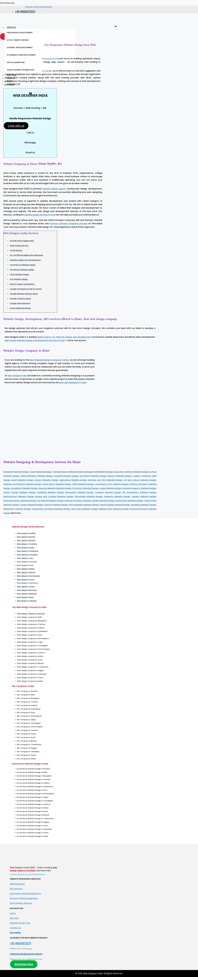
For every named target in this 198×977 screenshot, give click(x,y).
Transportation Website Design (67, 471)
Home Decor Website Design (57, 484)
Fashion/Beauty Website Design (36, 476)
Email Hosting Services (21, 903)
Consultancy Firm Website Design (112, 484)
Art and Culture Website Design (140, 480)
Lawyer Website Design (46, 480)
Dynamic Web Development (24, 898)
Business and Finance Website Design (22, 484)
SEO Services (16, 888)
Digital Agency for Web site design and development (64, 337)
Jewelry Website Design (144, 496)
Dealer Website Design (103, 500)
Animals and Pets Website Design (105, 480)
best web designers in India (72, 382)
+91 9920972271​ (20, 943)
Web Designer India (7, 3)
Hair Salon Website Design (84, 509)
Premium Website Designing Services (68, 223)
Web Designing (17, 884)
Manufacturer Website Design (18, 496)
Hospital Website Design (66, 476)
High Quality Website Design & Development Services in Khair (35, 340)
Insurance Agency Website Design (139, 488)
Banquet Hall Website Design (98, 471)
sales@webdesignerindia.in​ (26, 953)
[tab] (23, 32)
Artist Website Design (83, 484)
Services (11, 27)
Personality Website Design (89, 496)
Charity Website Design (31, 504)
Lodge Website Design (110, 488)
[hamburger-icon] (116, 26)
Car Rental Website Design (50, 500)
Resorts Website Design (119, 476)
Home (13, 913)
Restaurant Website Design (79, 492)
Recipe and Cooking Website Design (54, 496)
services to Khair (52, 58)
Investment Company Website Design (51, 509)
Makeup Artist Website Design (114, 509)
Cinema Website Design (56, 504)
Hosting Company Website (77, 500)
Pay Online (15, 932)
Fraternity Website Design (117, 496)
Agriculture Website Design (73, 480)
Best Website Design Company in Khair (49, 360)
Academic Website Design (24, 488)
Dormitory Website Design (85, 488)
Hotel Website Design (22, 480)
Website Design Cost (20, 923)
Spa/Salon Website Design (93, 476)
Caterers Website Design (108, 492)
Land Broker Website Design (129, 500)
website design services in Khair (40, 214)
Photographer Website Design (84, 504)
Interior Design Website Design (19, 492)
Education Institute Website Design (131, 471)
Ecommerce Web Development (25, 893)
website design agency (54, 188)
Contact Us (15, 927)
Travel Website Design (40, 471)
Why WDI (14, 918)
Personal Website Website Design (55, 488)
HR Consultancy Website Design (139, 492)
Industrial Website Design (16, 471)
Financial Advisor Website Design (19, 500)
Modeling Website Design (50, 492)
